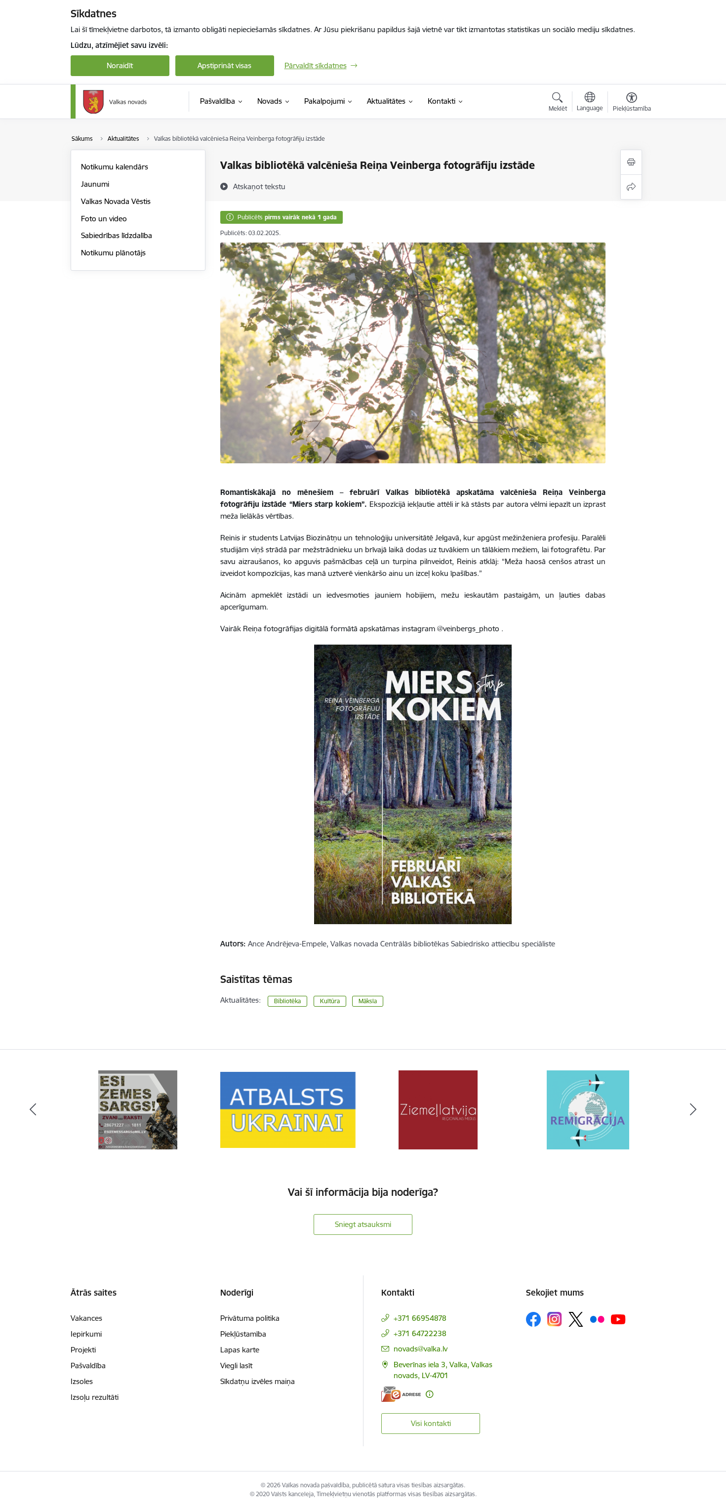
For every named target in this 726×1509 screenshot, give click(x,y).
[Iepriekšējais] (33, 1110)
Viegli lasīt (236, 1365)
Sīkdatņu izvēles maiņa (257, 1381)
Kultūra (330, 1001)
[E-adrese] (401, 1394)
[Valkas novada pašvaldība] (115, 102)
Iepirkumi (86, 1334)
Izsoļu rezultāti (95, 1397)
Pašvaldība (88, 1365)
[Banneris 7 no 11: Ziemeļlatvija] (438, 1109)
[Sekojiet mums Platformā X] (575, 1319)
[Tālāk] (693, 1110)
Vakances (86, 1318)
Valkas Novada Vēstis (116, 201)
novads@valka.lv (420, 1348)
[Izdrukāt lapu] (631, 162)
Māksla (368, 1001)
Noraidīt (120, 65)
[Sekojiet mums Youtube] (618, 1319)
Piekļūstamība (243, 1334)
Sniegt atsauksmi (363, 1224)
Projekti (83, 1349)
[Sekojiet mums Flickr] (597, 1319)
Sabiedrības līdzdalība (116, 235)
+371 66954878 (420, 1318)
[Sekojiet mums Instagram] (554, 1319)
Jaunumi (95, 184)
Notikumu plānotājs (113, 252)
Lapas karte (239, 1349)
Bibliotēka (287, 1001)
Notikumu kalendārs (114, 166)
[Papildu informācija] (429, 1394)
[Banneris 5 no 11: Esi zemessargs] (137, 1109)
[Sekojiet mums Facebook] (533, 1319)
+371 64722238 (420, 1333)
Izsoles (82, 1381)
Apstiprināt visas (224, 65)
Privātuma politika (250, 1318)
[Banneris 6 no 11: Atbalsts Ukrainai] (288, 1109)
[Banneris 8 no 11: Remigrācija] (588, 1109)
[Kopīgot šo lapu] (631, 187)
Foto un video (104, 218)
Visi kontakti (431, 1423)
